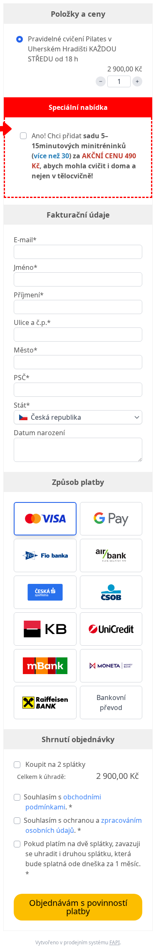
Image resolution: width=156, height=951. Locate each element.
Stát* (22, 405)
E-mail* (25, 239)
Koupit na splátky (54, 764)
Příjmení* (29, 294)
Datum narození (39, 432)
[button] (45, 518)
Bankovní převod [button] (111, 702)
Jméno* (25, 267)
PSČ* (22, 377)
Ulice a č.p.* (32, 322)
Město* (25, 350)
